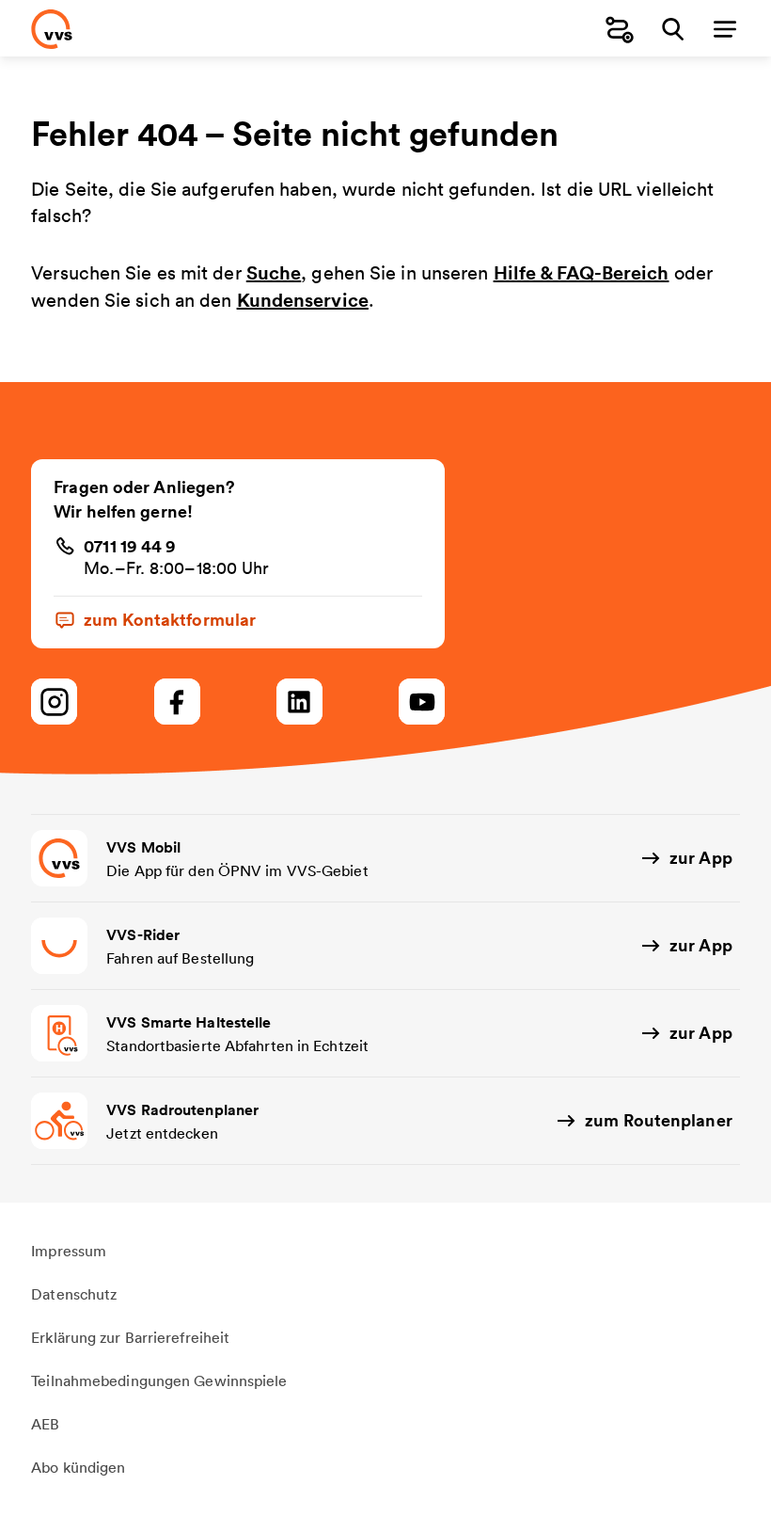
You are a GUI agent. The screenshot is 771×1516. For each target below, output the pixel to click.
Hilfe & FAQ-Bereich (581, 272)
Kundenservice (303, 299)
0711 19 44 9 (130, 546)
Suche (274, 272)
